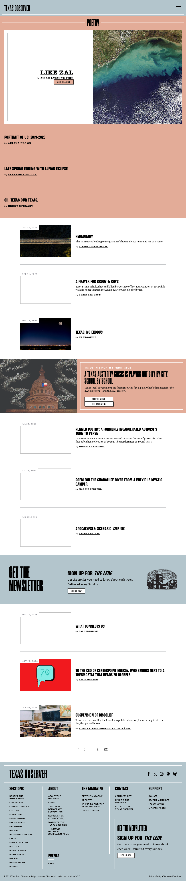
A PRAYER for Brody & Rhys (97, 281)
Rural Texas (16, 854)
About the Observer (54, 797)
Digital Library (91, 810)
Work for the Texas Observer (57, 823)
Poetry (13, 866)
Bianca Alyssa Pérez (93, 247)
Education (15, 814)
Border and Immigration (16, 797)
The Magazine (99, 404)
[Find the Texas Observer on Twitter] (155, 775)
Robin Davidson (90, 295)
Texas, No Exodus (89, 332)
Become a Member (159, 800)
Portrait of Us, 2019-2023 (24, 137)
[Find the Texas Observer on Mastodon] (168, 775)
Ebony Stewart (20, 206)
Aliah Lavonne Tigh (57, 78)
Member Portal (158, 808)
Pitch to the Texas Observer (124, 807)
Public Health (17, 850)
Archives (87, 800)
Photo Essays (17, 862)
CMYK (77, 876)
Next (106, 749)
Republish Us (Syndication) (56, 817)
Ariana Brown (19, 143)
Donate (153, 796)
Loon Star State (19, 842)
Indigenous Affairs (20, 834)
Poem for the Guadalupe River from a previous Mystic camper (119, 482)
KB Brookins (87, 337)
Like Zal (57, 72)
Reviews (14, 858)
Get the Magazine (92, 796)
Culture (14, 810)
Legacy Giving (157, 804)
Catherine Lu (88, 631)
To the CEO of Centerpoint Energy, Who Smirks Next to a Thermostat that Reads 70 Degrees (120, 672)
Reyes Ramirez (89, 534)
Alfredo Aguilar (22, 174)
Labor (13, 838)
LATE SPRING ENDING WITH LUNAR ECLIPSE (36, 168)
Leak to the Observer (122, 801)
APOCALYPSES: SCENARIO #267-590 (101, 528)
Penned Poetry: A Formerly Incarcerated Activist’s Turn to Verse (116, 431)
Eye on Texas (17, 822)
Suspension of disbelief (94, 715)
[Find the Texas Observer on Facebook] (148, 775)
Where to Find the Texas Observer (93, 805)
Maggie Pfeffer (90, 489)
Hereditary (84, 236)
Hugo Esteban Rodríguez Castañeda (105, 728)
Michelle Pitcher (92, 447)
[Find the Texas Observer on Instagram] (161, 775)
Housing (14, 830)
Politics (14, 846)
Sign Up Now (76, 591)
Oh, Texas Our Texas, (21, 200)
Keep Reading (63, 82)
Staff (51, 802)
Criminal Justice (19, 806)
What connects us (90, 626)
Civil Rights (16, 802)
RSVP (51, 863)
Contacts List (123, 796)
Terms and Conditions (172, 876)
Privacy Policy (155, 876)
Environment (17, 818)
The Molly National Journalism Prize (58, 831)
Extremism (15, 826)
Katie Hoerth (88, 680)
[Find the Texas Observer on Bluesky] (175, 775)
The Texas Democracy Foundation (55, 809)
